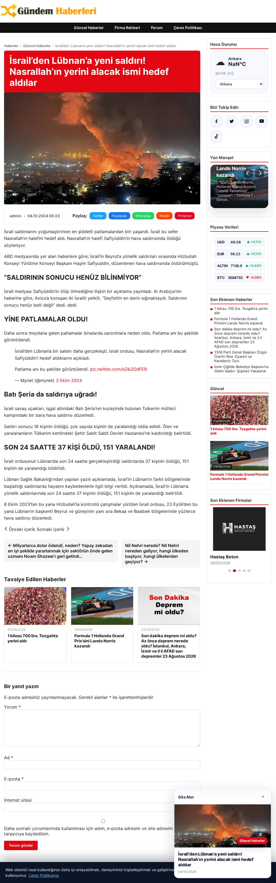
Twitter (98, 216)
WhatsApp (143, 216)
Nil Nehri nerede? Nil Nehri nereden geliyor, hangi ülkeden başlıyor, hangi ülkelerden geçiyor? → (156, 553)
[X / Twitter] (231, 121)
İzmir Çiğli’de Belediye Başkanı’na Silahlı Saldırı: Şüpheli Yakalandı (241, 369)
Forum (157, 27)
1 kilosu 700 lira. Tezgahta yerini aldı (241, 310)
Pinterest (184, 216)
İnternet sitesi (18, 800)
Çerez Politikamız (44, 875)
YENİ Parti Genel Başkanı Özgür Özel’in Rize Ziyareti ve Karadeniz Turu (240, 356)
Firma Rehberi (127, 27)
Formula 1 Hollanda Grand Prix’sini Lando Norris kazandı (238, 321)
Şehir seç (224, 73)
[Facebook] (216, 121)
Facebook (119, 216)
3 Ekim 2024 (69, 380)
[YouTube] (262, 121)
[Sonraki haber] (259, 173)
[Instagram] (246, 121)
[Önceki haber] (248, 173)
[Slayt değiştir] (229, 570)
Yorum (12, 707)
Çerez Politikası (188, 27)
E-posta (14, 779)
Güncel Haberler (89, 27)
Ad (8, 757)
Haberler (11, 46)
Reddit (164, 216)
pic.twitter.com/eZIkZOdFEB (118, 369)
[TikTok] (216, 136)
